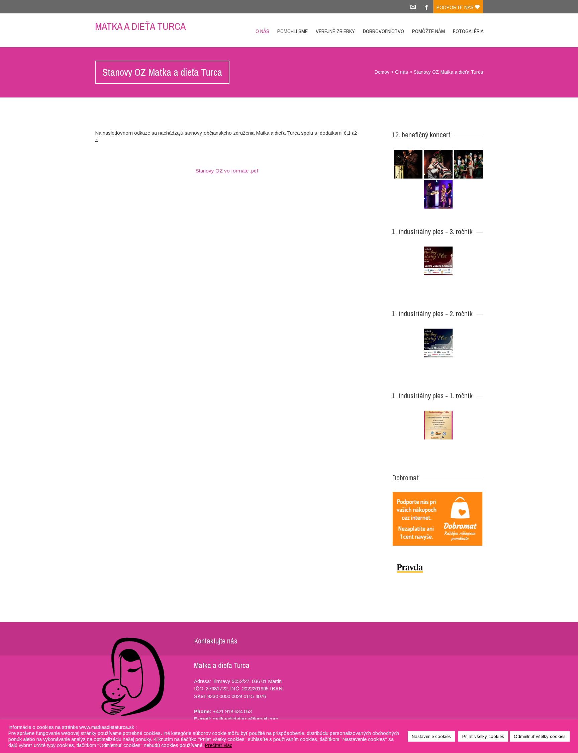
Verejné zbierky (335, 31)
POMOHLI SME (292, 31)
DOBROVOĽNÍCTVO (383, 31)
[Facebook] (426, 6)
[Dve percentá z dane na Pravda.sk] (437, 568)
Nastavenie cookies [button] (431, 736)
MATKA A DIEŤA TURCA (140, 26)
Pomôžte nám (428, 31)
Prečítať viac (218, 745)
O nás (262, 31)
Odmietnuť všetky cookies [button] (540, 736)
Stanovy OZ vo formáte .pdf (227, 171)
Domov (382, 72)
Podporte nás (456, 7)
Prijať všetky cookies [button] (483, 736)
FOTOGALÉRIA (468, 31)
